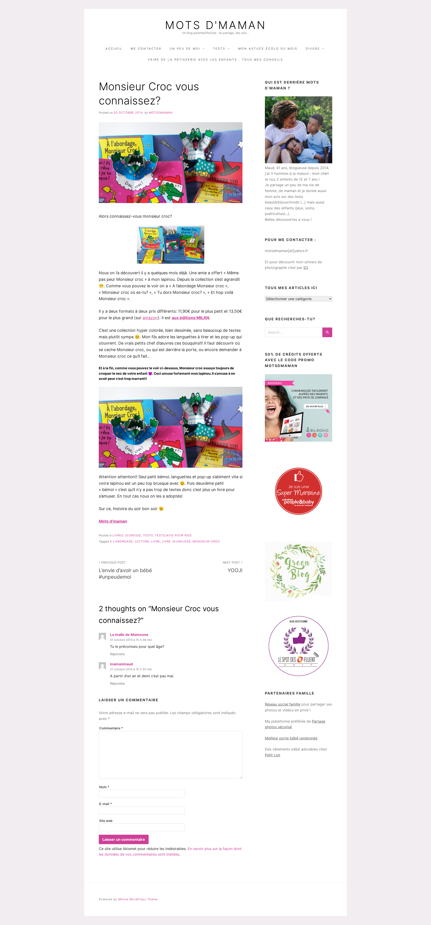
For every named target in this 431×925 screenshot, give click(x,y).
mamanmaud (121, 664)
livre (155, 541)
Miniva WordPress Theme (138, 899)
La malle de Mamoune (129, 634)
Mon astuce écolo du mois (267, 48)
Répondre (117, 654)
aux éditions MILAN (190, 317)
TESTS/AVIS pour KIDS (173, 535)
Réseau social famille (282, 704)
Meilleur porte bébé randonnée (291, 738)
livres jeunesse (126, 535)
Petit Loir (272, 755)
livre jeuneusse (176, 541)
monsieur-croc (206, 541)
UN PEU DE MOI (185, 48)
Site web (105, 821)
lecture (142, 541)
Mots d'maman (215, 25)
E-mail (105, 804)
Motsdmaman (161, 112)
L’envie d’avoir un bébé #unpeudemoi (125, 570)
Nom (104, 787)
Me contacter (146, 48)
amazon (150, 317)
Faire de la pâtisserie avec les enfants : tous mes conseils (215, 59)
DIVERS (313, 48)
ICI (305, 267)
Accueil (114, 48)
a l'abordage (121, 541)
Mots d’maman (113, 521)
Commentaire (111, 728)
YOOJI (232, 567)
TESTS (219, 48)
